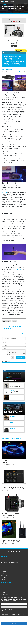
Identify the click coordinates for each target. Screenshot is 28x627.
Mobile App (3, 571)
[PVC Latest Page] (23, 403)
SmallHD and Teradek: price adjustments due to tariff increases (13, 541)
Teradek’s (11, 264)
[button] (26, 617)
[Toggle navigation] (25, 2)
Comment (23, 71)
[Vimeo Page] (19, 552)
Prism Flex (20, 269)
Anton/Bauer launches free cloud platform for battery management (13, 488)
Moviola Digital (4, 594)
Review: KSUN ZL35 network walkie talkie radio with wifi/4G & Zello (16, 392)
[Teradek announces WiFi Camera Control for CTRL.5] (14, 502)
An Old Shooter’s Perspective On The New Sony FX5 (16, 430)
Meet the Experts (5, 575)
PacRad (3, 588)
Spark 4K (4, 192)
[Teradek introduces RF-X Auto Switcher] (14, 449)
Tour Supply (4, 590)
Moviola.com (4, 592)
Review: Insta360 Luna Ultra (16, 386)
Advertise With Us (5, 569)
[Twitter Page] (11, 552)
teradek (14, 321)
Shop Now (14, 46)
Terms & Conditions (18, 609)
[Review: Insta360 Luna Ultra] (6, 385)
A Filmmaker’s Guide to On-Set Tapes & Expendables (16, 419)
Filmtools (3, 586)
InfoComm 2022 (6, 321)
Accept (14, 623)
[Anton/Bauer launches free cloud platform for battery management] (14, 476)
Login (24, 333)
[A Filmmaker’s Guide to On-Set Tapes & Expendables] (6, 417)
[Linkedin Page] (16, 552)
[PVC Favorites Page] (23, 371)
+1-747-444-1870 (6, 560)
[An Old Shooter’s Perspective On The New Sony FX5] (6, 429)
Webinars (3, 577)
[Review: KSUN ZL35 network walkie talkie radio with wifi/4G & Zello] (6, 391)
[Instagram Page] (14, 552)
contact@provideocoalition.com (10, 562)
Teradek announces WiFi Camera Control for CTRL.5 (12, 514)
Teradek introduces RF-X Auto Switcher (11, 461)
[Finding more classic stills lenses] (6, 397)
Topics (2, 573)
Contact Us (3, 579)
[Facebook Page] (8, 552)
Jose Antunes (7, 69)
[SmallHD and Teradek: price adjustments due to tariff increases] (14, 529)
